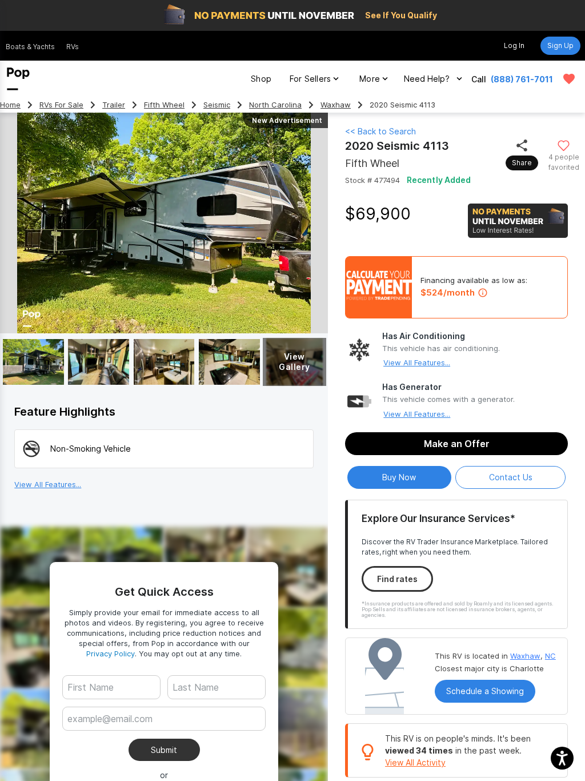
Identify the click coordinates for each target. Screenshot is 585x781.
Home (10, 105)
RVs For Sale (61, 105)
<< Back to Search (380, 131)
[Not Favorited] (563, 145)
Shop (261, 78)
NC (550, 655)
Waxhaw (335, 105)
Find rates (397, 579)
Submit (164, 750)
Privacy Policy (110, 653)
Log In (514, 45)
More (369, 78)
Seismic (216, 105)
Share (522, 162)
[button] (562, 758)
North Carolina (275, 105)
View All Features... (416, 362)
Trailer (113, 105)
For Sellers (310, 78)
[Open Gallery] (33, 362)
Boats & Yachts (30, 46)
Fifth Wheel (164, 105)
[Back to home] (18, 79)
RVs (72, 46)
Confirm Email (112, 736)
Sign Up (560, 45)
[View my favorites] (569, 79)
